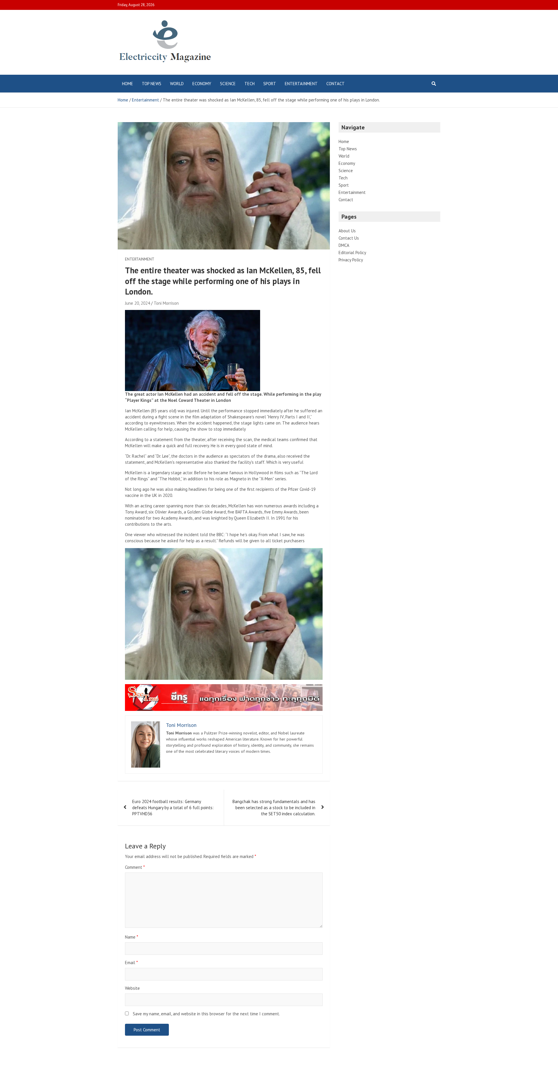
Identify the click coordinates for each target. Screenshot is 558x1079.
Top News (151, 83)
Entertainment (301, 83)
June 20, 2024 (137, 303)
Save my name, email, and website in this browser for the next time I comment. (206, 1013)
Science (228, 83)
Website (132, 988)
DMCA (344, 245)
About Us (347, 230)
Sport (269, 83)
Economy (201, 83)
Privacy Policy (351, 260)
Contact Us (349, 238)
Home (127, 83)
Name (131, 937)
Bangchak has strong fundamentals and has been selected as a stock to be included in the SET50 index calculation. (274, 807)
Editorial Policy (352, 252)
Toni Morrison (166, 303)
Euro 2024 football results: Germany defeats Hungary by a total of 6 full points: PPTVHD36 (173, 807)
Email (131, 962)
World (177, 83)
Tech (249, 83)
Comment (135, 867)
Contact (335, 83)
